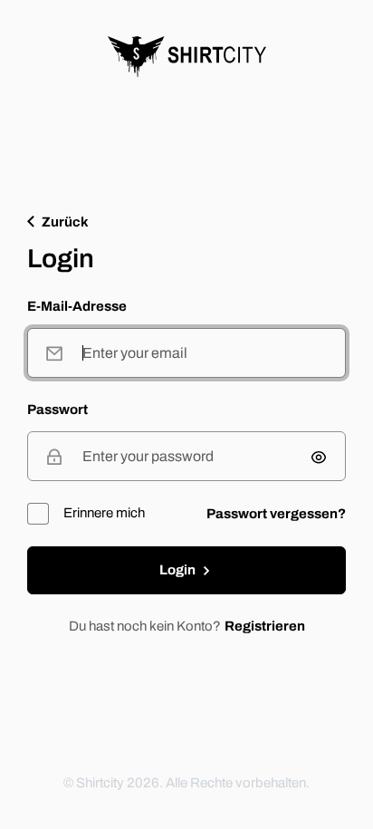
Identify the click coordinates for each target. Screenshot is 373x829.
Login (178, 570)
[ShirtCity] (187, 56)
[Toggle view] (319, 456)
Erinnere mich (104, 513)
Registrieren (265, 626)
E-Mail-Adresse (77, 306)
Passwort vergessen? (276, 513)
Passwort (57, 410)
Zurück (65, 222)
